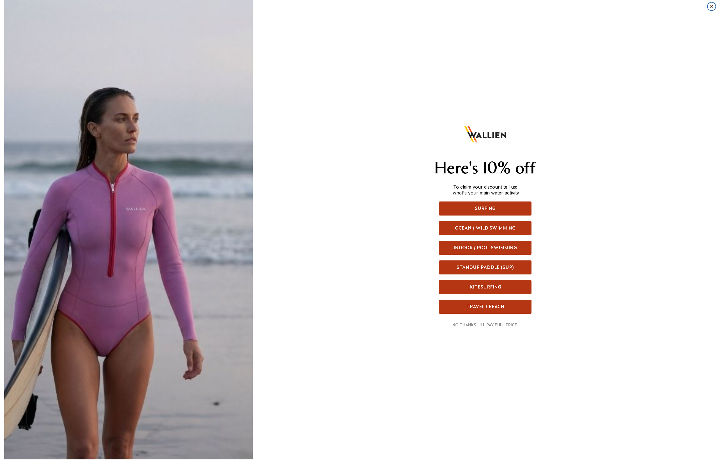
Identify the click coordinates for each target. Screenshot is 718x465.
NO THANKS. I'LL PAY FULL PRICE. (485, 325)
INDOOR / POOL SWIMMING (485, 247)
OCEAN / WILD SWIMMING (485, 228)
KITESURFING (485, 287)
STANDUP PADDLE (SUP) (485, 267)
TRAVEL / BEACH (485, 306)
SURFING (485, 208)
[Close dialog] (711, 6)
